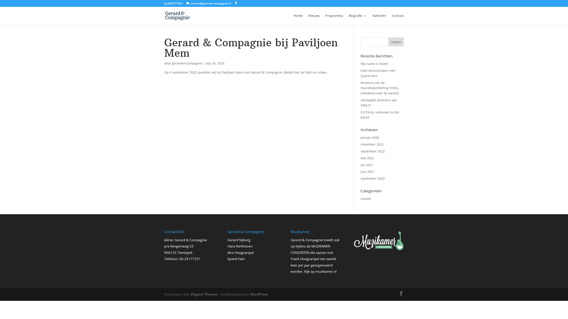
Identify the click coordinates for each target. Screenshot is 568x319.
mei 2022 (367, 158)
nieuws (366, 198)
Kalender (379, 16)
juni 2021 (367, 171)
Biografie (355, 16)
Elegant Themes (204, 294)
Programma (334, 16)
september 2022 (373, 151)
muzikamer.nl (326, 271)
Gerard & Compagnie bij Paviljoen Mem (251, 48)
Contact (398, 16)
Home (298, 16)
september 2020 (373, 178)
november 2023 (372, 144)
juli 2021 (367, 165)
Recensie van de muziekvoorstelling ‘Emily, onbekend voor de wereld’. (380, 88)
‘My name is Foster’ (375, 64)
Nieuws (314, 16)
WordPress (259, 294)
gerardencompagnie (187, 63)
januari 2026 (370, 137)
